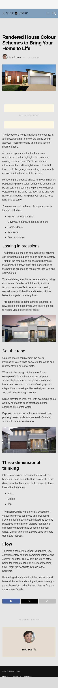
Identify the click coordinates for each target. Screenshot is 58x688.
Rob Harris (16, 57)
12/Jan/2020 (33, 57)
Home (5, 677)
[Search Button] (54, 13)
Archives (28, 677)
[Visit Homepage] (15, 13)
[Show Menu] (48, 13)
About (15, 677)
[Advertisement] (29, 4)
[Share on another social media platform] (47, 601)
